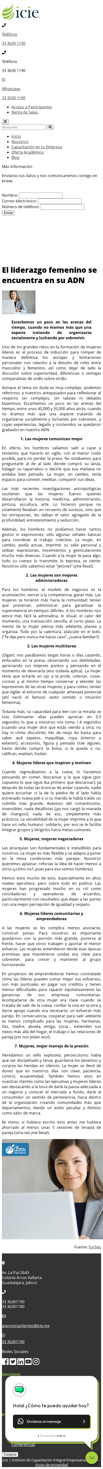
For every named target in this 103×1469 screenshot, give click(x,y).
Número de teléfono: (21, 206)
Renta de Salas (24, 112)
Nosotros (20, 141)
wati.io (61, 1435)
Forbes (95, 1247)
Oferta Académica (27, 152)
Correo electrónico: (19, 201)
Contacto (10, 1454)
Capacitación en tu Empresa (36, 147)
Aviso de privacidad (51, 1464)
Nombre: (10, 195)
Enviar (8, 213)
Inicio (16, 136)
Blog (15, 157)
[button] (51, 1421)
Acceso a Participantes (31, 107)
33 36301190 (13, 1341)
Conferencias (23, 1444)
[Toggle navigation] (5, 121)
